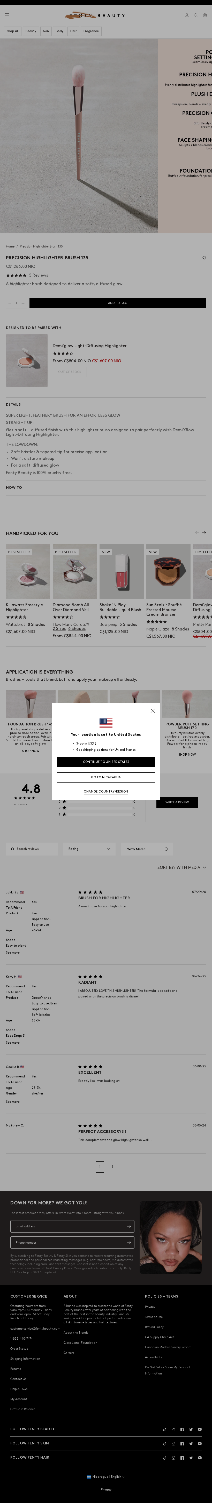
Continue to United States (106, 762)
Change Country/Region (106, 791)
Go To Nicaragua (106, 777)
